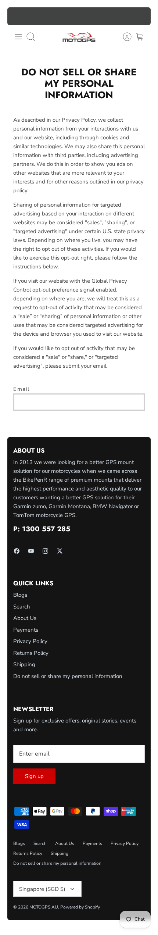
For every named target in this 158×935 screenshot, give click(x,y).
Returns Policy (31, 653)
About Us (24, 618)
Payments (25, 630)
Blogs (20, 595)
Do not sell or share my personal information (67, 676)
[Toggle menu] (18, 37)
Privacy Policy (30, 641)
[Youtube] (31, 551)
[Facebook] (17, 551)
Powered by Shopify (80, 907)
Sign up (34, 776)
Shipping (24, 664)
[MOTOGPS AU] (79, 37)
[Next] (140, 16)
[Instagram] (45, 551)
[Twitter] (60, 551)
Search (21, 606)
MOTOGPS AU (43, 907)
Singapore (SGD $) (42, 889)
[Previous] (17, 16)
